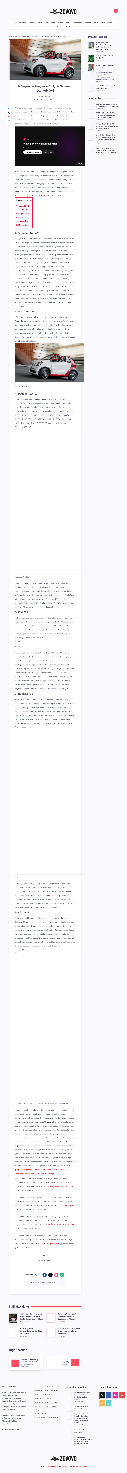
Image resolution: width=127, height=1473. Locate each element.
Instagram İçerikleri (42, 1402)
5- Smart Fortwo (22, 210)
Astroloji (32, 22)
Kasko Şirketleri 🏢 (53, 1243)
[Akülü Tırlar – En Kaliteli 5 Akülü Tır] (64, 1362)
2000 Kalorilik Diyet (81, 1406)
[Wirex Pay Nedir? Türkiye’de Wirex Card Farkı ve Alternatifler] (13, 1332)
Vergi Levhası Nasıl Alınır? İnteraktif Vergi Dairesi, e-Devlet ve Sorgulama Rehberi (106, 150)
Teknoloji (88, 22)
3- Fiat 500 (20, 217)
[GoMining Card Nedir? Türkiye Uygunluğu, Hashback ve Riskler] (51, 1318)
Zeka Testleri (40, 1417)
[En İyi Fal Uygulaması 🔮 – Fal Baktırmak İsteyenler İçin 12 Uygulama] (26, 1363)
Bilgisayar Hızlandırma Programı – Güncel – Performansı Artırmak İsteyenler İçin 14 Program (105, 76)
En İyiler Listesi (20, 22)
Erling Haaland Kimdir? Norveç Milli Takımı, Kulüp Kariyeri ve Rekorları (82, 1396)
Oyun (46, 22)
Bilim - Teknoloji (51, 1387)
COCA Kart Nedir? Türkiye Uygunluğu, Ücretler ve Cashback (68, 1331)
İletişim (85, 1466)
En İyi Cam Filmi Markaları (61, 1224)
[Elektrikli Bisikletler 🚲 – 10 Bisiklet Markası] (91, 88)
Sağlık (40, 22)
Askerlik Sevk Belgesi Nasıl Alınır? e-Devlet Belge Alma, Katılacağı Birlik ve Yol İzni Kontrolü (106, 138)
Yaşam (53, 22)
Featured (39, 1398)
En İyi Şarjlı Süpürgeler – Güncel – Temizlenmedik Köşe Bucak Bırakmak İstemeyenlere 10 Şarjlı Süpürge (43, 1169)
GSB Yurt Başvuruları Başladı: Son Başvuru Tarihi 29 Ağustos (107, 105)
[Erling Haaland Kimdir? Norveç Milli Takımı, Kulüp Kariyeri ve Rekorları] (70, 1395)
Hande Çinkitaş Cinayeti (104, 65)
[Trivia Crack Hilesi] (70, 1431)
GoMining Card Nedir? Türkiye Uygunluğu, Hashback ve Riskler (66, 1316)
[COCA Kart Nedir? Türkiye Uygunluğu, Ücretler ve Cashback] (51, 1332)
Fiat (43, 195)
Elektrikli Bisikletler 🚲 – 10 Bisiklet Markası (105, 87)
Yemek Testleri (41, 1413)
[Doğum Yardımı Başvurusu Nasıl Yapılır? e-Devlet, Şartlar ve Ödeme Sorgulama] (70, 1439)
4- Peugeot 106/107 (23, 214)
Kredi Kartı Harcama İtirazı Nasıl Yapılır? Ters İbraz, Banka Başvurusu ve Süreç (31, 1316)
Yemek (68, 27)
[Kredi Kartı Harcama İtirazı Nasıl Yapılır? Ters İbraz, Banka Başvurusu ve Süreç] (13, 1318)
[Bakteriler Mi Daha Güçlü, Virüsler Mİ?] (91, 58)
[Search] (116, 11)
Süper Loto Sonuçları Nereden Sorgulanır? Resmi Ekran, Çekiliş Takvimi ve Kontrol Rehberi (82, 1418)
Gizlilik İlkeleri (51, 1466)
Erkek (109, 22)
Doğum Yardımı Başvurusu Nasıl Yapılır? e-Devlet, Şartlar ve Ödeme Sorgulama (83, 1440)
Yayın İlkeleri (67, 1466)
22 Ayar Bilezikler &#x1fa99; (60, 1186)
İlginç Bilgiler (77, 22)
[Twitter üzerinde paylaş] (9, 113)
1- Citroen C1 (21, 225)
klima (47, 895)
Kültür (68, 22)
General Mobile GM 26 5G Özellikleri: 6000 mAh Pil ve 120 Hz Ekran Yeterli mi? (107, 126)
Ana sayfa (12, 36)
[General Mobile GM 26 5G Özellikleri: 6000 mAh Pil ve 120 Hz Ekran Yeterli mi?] (91, 126)
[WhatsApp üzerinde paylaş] (9, 121)
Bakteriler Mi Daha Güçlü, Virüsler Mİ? (105, 57)
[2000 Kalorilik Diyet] (70, 1408)
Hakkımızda (77, 1466)
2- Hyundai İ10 (22, 221)
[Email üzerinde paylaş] (9, 117)
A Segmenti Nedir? (23, 206)
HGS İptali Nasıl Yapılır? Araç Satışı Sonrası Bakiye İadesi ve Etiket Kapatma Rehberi (106, 115)
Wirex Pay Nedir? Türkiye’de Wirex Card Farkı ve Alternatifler (31, 1331)
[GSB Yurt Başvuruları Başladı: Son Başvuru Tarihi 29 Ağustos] (91, 106)
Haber (96, 22)
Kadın (103, 22)
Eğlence (60, 22)
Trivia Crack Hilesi (80, 1430)
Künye (59, 1466)
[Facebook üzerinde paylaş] (9, 109)
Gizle (28, 200)
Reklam (42, 1466)
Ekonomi (60, 27)
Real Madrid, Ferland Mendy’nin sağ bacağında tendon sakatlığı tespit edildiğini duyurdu (105, 46)
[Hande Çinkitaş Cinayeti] (91, 67)
